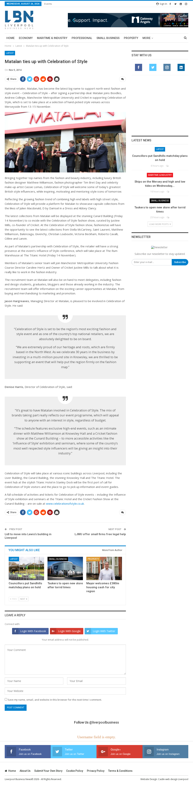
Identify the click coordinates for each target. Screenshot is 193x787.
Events (48, 3)
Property (131, 38)
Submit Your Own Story (48, 770)
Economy (26, 38)
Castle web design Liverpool (173, 779)
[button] (128, 20)
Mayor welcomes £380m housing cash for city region (102, 587)
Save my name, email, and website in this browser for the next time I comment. (55, 699)
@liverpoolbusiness (104, 722)
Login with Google (69, 631)
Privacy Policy (95, 770)
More (146, 38)
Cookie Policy (74, 770)
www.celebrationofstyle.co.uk (65, 503)
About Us (25, 770)
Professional (82, 38)
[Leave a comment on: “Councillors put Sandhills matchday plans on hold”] (167, 165)
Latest (10, 53)
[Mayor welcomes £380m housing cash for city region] (104, 568)
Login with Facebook (33, 631)
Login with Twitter (104, 631)
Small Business (107, 38)
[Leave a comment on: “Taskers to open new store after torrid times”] (168, 217)
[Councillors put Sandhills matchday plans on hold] (26, 568)
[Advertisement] (160, 105)
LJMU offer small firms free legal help (100, 534)
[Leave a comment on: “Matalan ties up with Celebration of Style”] (122, 79)
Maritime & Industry (52, 38)
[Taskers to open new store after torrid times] (65, 568)
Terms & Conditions (120, 770)
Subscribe (180, 262)
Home (10, 38)
